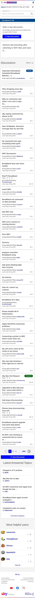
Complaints (4, 581)
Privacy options (5, 578)
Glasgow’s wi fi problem (12, 470)
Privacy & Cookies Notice (8, 579)
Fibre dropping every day (12, 89)
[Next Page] (29, 451)
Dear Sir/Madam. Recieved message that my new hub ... (12, 128)
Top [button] (18, 574)
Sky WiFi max (7, 212)
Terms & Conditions (28, 578)
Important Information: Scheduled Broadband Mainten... (11, 73)
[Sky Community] (10, 2)
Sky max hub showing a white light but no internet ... (12, 363)
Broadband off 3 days (10, 300)
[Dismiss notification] (32, 7)
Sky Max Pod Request (11, 376)
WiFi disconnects (9, 153)
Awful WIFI (6, 189)
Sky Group (4, 583)
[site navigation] (2, 2)
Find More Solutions (17, 516)
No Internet (6, 277)
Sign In (33, 2)
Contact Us (31, 581)
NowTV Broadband (9, 176)
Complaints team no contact (14, 508)
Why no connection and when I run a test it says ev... (12, 101)
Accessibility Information (27, 579)
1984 (23, 451)
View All (17, 565)
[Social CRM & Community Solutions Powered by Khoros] (29, 594)
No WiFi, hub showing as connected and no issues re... (12, 437)
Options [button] (28, 63)
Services (5, 242)
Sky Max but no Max (11, 479)
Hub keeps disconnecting (12, 400)
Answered (29, 376)
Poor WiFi (6, 234)
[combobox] (16, 14)
